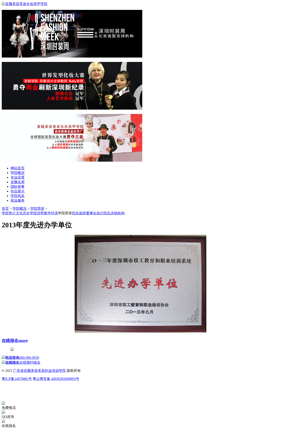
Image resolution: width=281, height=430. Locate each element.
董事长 (91, 213)
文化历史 (23, 213)
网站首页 (18, 168)
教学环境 (51, 213)
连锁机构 (118, 213)
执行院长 (104, 213)
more (23, 340)
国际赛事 (18, 186)
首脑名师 (18, 182)
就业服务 (18, 200)
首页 (5, 208)
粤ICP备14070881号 (17, 379)
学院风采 (18, 196)
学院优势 (37, 213)
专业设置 (18, 177)
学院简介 (9, 213)
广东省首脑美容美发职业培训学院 (39, 370)
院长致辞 (79, 213)
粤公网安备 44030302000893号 (56, 379)
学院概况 (18, 173)
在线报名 (10, 340)
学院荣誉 (37, 208)
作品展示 (18, 191)
